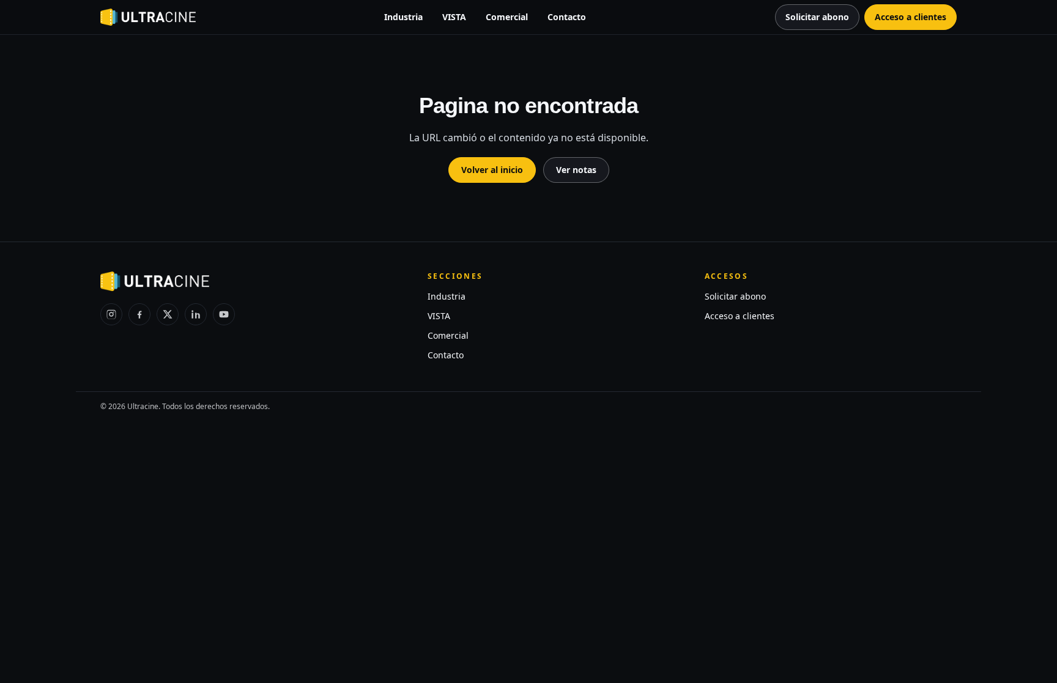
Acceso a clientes (739, 316)
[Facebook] (139, 314)
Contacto (566, 17)
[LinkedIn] (196, 314)
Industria (403, 17)
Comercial (507, 17)
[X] (168, 314)
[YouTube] (224, 314)
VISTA (454, 17)
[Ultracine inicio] (148, 17)
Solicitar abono (735, 296)
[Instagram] (111, 314)
